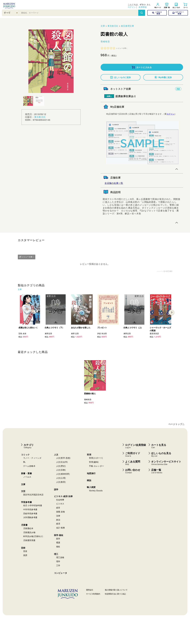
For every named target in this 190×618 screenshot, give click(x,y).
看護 (58, 542)
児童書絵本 (28, 528)
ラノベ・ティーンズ (32, 457)
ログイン (132, 7)
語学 (56, 489)
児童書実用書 (29, 540)
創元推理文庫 (127, 25)
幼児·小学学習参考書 (32, 505)
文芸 (23, 491)
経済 (58, 523)
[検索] (141, 13)
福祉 (58, 546)
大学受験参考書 (30, 517)
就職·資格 (60, 511)
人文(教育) (61, 481)
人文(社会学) (62, 461)
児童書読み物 (29, 532)
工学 (58, 565)
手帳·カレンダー (96, 466)
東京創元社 (40, 117)
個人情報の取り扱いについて (116, 589)
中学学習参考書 (30, 509)
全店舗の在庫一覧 (114, 183)
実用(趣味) (94, 461)
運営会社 (89, 589)
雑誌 (89, 480)
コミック (25, 454)
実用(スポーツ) (96, 457)
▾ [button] (17, 12)
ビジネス (60, 503)
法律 (58, 515)
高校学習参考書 (30, 513)
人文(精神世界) (63, 473)
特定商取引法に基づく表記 (115, 593)
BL (24, 461)
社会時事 (60, 499)
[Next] (171, 312)
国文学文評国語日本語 (33, 494)
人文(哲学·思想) (63, 457)
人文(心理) (61, 477)
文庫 (103, 25)
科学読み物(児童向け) (33, 536)
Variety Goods (96, 490)
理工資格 (60, 557)
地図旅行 (91, 473)
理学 (58, 561)
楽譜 (25, 555)
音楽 (25, 551)
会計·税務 (60, 527)
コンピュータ (60, 572)
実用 (89, 454)
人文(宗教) (61, 469)
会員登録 (143, 7)
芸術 (23, 547)
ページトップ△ (176, 424)
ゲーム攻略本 (29, 466)
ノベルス (27, 476)
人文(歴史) (61, 466)
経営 (58, 507)
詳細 (178, 89)
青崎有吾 (105, 41)
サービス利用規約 (93, 593)
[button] (178, 13)
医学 (58, 538)
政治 (58, 519)
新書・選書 (26, 473)
